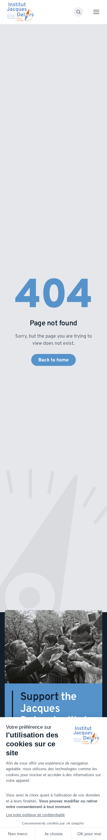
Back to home (53, 360)
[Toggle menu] (96, 12)
